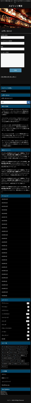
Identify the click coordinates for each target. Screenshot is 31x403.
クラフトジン (15, 310)
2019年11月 (5, 274)
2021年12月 (5, 199)
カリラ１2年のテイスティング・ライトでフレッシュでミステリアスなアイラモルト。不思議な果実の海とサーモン (15, 165)
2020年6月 (4, 249)
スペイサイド (23, 349)
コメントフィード (6, 381)
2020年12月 (5, 231)
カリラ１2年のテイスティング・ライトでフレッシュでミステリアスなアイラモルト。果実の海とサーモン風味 (15, 182)
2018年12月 (5, 285)
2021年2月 (4, 224)
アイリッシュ (15, 303)
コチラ (11, 98)
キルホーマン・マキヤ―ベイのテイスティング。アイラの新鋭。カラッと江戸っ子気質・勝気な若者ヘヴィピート (15, 156)
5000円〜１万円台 (8, 363)
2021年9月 (4, 209)
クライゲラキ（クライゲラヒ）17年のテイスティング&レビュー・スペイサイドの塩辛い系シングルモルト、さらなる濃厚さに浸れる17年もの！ (15, 120)
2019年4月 (4, 281)
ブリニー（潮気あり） (21, 355)
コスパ (5, 355)
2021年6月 (4, 220)
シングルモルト (15, 313)
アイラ (5, 366)
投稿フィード (5, 378)
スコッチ (15, 321)
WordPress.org (5, 385)
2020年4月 (4, 256)
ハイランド (6, 349)
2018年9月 (4, 295)
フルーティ (14, 349)
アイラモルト (14, 352)
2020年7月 (4, 245)
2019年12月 (5, 270)
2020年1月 (4, 267)
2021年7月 (4, 217)
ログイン (4, 374)
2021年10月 (5, 206)
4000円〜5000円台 (8, 358)
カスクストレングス (15, 346)
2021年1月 (4, 227)
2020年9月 (4, 238)
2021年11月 (5, 202)
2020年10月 (5, 235)
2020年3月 (4, 259)
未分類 (15, 339)
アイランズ (17, 358)
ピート (11, 355)
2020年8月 (4, 242)
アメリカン (15, 306)
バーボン (15, 331)
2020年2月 (4, 263)
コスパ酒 (5, 346)
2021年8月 (4, 213)
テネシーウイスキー (15, 328)
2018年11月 (5, 288)
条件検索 (3, 91)
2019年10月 (5, 277)
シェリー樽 (6, 352)
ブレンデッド (15, 335)
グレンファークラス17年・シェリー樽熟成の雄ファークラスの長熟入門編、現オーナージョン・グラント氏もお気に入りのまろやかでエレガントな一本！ (15, 135)
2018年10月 (5, 292)
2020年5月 (4, 252)
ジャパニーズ (15, 317)
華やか (16, 363)
